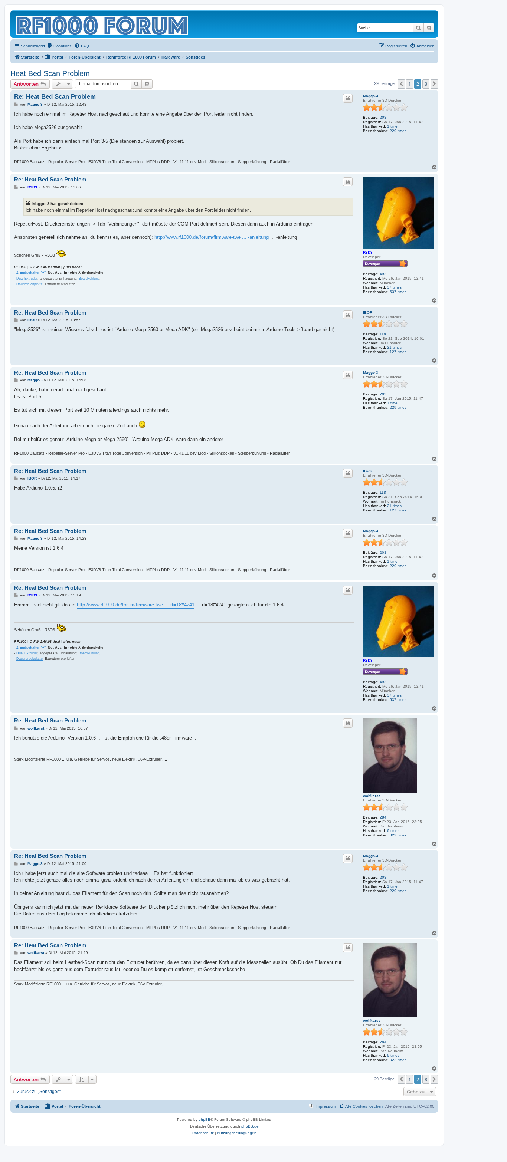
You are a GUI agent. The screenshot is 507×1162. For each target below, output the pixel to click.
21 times (394, 347)
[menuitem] (59, 46)
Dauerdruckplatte (29, 284)
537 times (398, 292)
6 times (393, 831)
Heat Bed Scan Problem (50, 73)
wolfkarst (371, 796)
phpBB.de (250, 1126)
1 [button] (409, 83)
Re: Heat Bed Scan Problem (55, 96)
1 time (392, 126)
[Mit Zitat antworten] (348, 98)
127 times (398, 352)
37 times (394, 287)
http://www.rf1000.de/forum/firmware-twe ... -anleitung (211, 237)
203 (383, 117)
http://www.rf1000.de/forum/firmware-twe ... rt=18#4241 (135, 605)
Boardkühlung (89, 278)
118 (383, 334)
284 (383, 817)
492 (383, 274)
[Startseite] (102, 24)
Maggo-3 (370, 96)
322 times (398, 835)
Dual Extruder (26, 278)
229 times (398, 131)
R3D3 (368, 252)
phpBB (204, 1119)
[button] (401, 83)
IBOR (367, 312)
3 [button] (426, 83)
